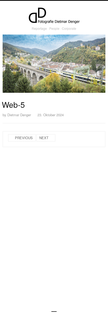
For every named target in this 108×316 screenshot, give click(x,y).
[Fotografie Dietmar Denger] (54, 16)
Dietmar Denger (19, 114)
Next (43, 137)
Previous (24, 137)
